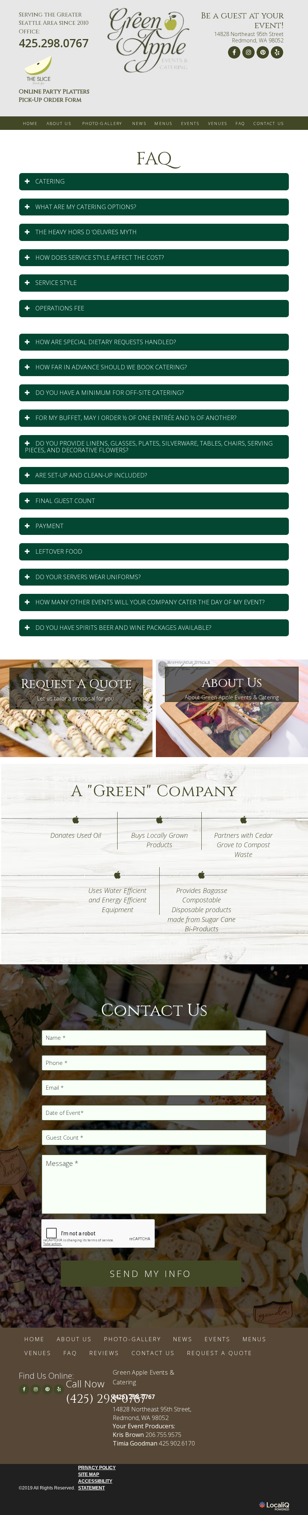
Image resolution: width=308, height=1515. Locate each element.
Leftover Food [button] (58, 551)
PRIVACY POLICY (97, 1467)
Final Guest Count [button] (65, 501)
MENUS (163, 123)
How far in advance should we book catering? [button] (111, 367)
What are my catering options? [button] (85, 207)
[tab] (154, 181)
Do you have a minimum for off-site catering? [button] (109, 393)
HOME (30, 123)
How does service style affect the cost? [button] (99, 257)
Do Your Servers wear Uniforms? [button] (87, 577)
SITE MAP (88, 1474)
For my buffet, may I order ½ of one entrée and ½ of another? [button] (135, 418)
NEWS (139, 123)
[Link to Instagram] (248, 52)
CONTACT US (269, 123)
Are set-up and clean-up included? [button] (91, 475)
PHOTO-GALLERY (102, 123)
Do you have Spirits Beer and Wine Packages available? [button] (123, 627)
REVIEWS (104, 1353)
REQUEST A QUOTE (219, 1353)
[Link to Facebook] (234, 52)
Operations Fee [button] (59, 308)
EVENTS (190, 123)
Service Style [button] (56, 283)
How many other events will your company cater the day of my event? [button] (149, 602)
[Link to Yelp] (277, 52)
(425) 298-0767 (106, 1399)
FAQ (240, 123)
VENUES (218, 123)
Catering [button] (50, 181)
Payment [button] (49, 526)
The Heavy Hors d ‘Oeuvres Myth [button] (86, 232)
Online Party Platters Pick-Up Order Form (54, 96)
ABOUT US (59, 123)
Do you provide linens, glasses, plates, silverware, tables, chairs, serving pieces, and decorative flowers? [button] (149, 446)
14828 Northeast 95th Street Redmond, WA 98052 (249, 37)
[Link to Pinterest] (262, 52)
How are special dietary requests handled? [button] (105, 342)
